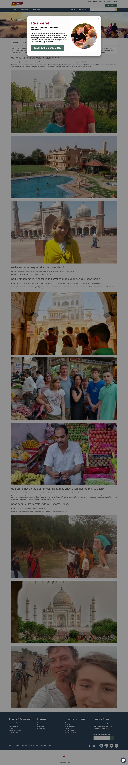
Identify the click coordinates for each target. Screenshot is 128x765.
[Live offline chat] (123, 760)
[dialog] (64, 36)
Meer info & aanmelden (47, 48)
